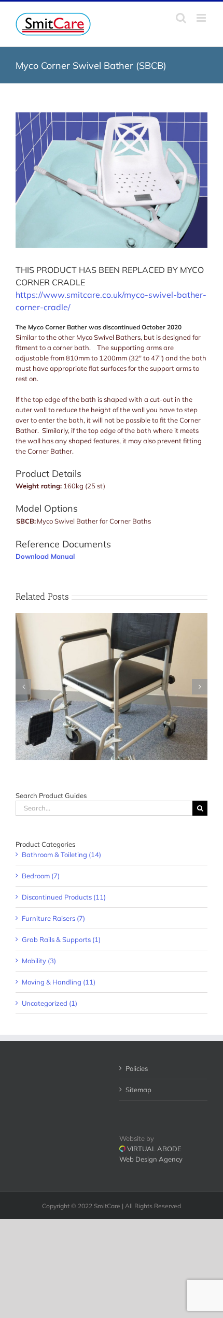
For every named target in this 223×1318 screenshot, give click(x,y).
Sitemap (138, 1089)
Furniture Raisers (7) (53, 918)
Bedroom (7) (41, 876)
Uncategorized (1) (49, 1003)
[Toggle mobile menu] (202, 17)
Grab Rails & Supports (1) (61, 939)
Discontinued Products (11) (64, 897)
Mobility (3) (39, 961)
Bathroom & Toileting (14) (61, 854)
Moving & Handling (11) (58, 982)
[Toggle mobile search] (181, 17)
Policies (137, 1068)
